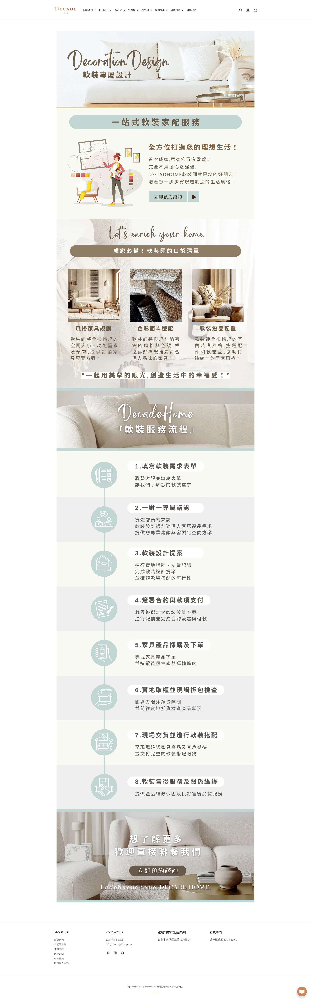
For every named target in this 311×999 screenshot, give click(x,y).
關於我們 (88, 10)
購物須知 (59, 953)
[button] (240, 10)
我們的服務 (60, 944)
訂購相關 (175, 10)
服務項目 (104, 10)
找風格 (131, 10)
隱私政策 (155, 992)
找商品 (118, 10)
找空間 (145, 10)
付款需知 (59, 958)
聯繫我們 (191, 10)
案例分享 (160, 10)
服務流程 (59, 949)
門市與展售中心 (62, 963)
